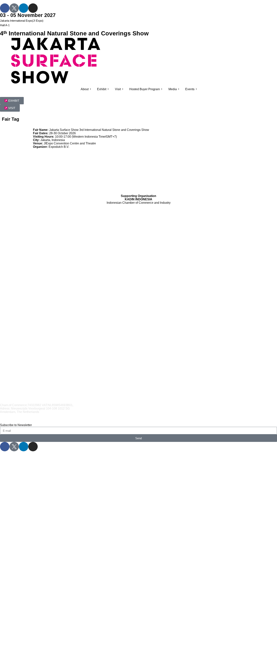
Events (189, 89)
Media (172, 89)
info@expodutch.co (14, 415)
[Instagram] (33, 8)
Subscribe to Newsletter (16, 425)
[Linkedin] (23, 8)
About (85, 89)
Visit (118, 89)
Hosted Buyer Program (144, 89)
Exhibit (101, 89)
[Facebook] (4, 8)
